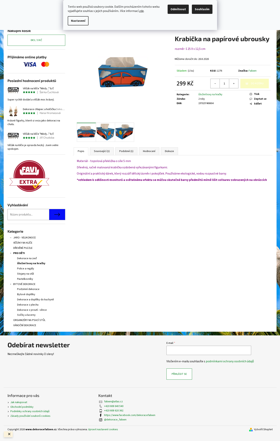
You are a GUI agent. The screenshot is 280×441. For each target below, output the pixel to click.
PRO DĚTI (19, 253)
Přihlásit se (179, 374)
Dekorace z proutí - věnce (32, 310)
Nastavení (78, 21)
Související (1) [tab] (102, 151)
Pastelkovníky (25, 279)
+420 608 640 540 (113, 406)
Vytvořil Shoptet (263, 429)
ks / (36, 40)
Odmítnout (178, 9)
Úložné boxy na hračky (31, 263)
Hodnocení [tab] (149, 151)
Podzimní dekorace (28, 289)
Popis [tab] (81, 151)
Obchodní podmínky (21, 407)
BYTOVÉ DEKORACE (24, 284)
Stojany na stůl (25, 274)
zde (141, 11)
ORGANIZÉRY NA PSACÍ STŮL (29, 320)
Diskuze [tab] (169, 151)
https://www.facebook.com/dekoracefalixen (129, 415)
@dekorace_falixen (115, 420)
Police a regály (25, 269)
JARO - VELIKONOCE (24, 238)
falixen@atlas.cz (113, 401)
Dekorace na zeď (27, 258)
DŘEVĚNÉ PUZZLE (23, 248)
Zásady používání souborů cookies (30, 416)
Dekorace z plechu (27, 305)
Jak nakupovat (18, 402)
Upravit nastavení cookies (103, 429)
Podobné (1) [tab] (126, 151)
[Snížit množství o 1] (215, 83)
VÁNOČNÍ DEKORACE (24, 325)
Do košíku (257, 83)
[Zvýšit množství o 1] (233, 83)
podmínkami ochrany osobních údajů (230, 361)
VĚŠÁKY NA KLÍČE (22, 243)
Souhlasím (202, 9)
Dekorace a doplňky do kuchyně (35, 300)
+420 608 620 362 (113, 411)
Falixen (253, 71)
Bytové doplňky (26, 294)
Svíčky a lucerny (26, 315)
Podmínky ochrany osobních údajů (29, 411)
